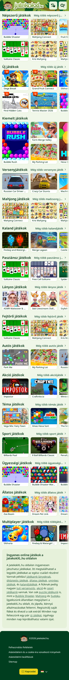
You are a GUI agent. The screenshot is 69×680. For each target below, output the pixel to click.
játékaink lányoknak (38, 576)
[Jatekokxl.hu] (23, 5)
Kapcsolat (30, 671)
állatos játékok (38, 580)
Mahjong (41, 596)
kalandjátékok (28, 584)
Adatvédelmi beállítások (21, 656)
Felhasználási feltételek (21, 647)
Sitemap (13, 661)
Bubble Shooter (24, 596)
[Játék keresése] (63, 5)
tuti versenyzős (26, 588)
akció (40, 588)
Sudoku (55, 596)
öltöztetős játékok (17, 580)
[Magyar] (44, 672)
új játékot (36, 615)
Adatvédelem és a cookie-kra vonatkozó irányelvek (34, 652)
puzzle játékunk (48, 592)
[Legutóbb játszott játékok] (53, 5)
